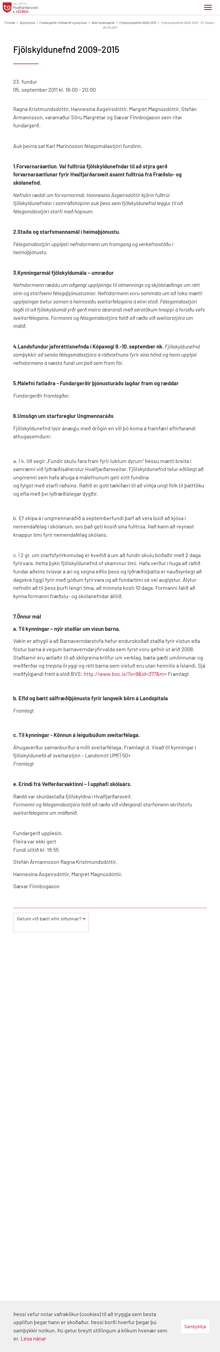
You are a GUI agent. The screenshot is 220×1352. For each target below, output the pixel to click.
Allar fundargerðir (103, 22)
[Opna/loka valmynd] (208, 7)
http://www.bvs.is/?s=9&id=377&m (124, 674)
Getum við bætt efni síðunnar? (49, 918)
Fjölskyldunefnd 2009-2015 (137, 22)
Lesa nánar (33, 1338)
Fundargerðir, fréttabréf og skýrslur (63, 22)
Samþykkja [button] (195, 1326)
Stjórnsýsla (27, 22)
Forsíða (10, 22)
